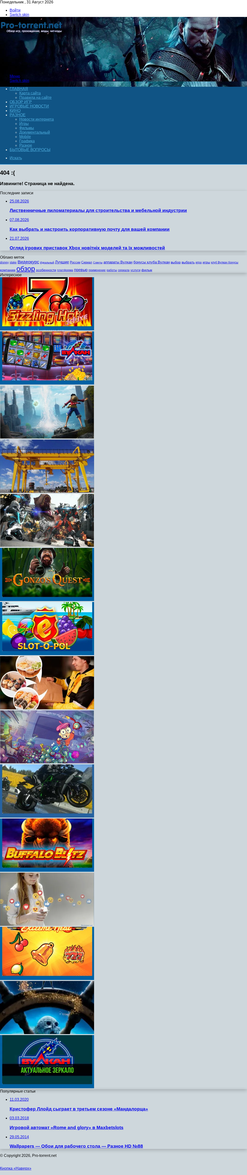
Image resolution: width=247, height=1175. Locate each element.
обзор (25, 269)
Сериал (86, 262)
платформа (65, 270)
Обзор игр (21, 102)
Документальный (34, 132)
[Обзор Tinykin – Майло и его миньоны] (47, 762)
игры (206, 262)
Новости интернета (36, 119)
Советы (98, 262)
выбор (176, 262)
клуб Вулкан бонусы (224, 262)
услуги (135, 270)
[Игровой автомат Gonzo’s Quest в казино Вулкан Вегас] (47, 600)
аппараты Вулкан (117, 262)
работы (112, 270)
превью (81, 270)
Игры (24, 124)
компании (7, 270)
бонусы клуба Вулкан (151, 262)
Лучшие (62, 262)
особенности (46, 270)
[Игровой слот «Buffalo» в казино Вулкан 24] (47, 870)
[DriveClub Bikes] (47, 816)
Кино (15, 111)
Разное (18, 115)
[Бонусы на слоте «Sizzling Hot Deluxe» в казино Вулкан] (47, 329)
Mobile (25, 137)
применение (97, 270)
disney (4, 262)
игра (199, 262)
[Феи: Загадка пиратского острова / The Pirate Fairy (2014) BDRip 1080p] (47, 1033)
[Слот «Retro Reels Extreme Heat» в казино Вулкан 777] (47, 979)
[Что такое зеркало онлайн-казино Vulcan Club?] (47, 1087)
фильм (146, 270)
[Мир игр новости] (32, 68)
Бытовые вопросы (30, 150)
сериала (124, 270)
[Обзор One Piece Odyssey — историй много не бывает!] (47, 437)
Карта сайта (30, 93)
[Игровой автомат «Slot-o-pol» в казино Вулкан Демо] (47, 654)
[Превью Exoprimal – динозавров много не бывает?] (47, 546)
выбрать (188, 262)
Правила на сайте (35, 97)
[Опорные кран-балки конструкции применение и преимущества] (47, 491)
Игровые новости (29, 106)
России (75, 262)
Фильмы (26, 128)
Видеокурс (28, 262)
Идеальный (47, 262)
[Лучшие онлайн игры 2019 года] (47, 383)
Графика (27, 141)
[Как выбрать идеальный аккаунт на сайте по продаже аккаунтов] (47, 924)
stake (13, 262)
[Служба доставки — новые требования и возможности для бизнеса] (47, 708)
